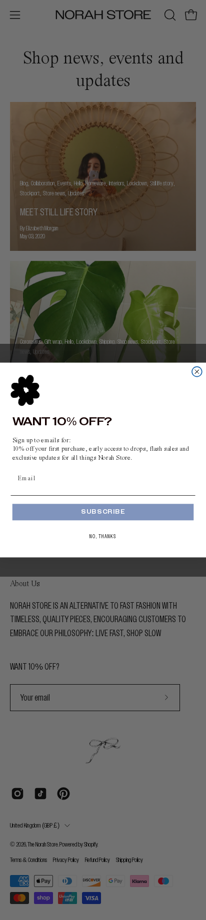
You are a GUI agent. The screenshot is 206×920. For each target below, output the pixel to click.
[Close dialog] (197, 372)
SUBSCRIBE (103, 512)
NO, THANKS (103, 536)
